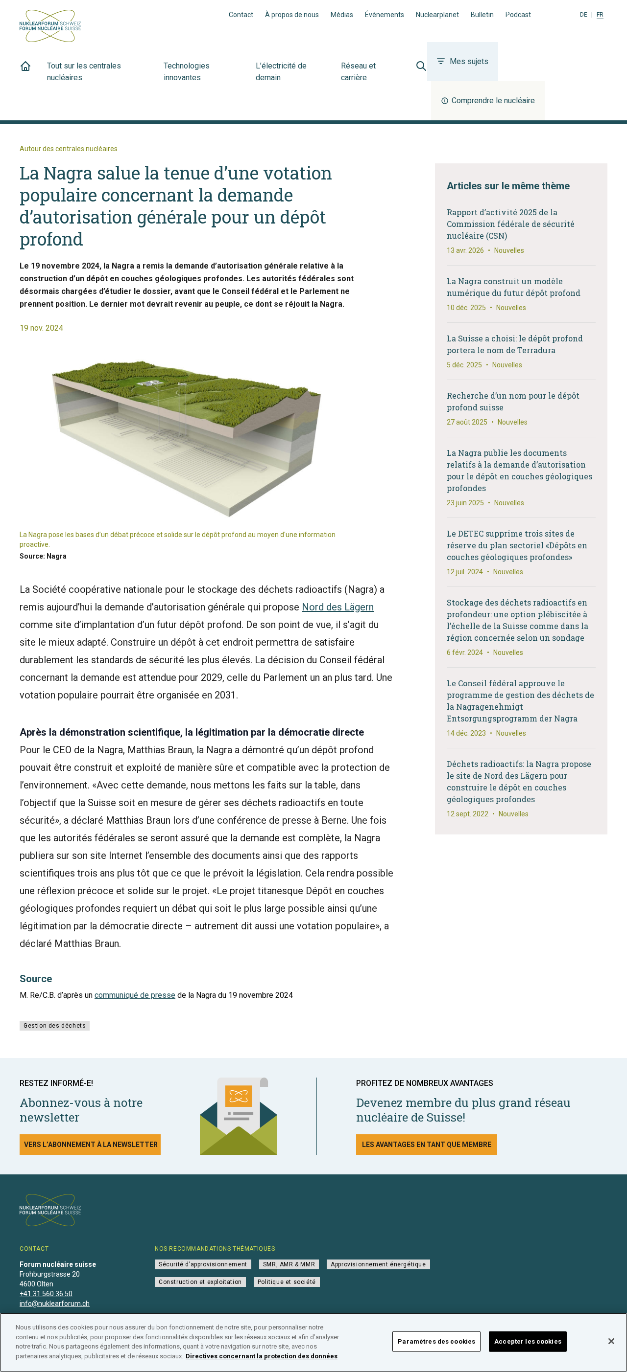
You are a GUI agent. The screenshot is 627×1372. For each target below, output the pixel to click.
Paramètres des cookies (436, 1341)
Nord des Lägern (338, 607)
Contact (241, 15)
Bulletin (482, 15)
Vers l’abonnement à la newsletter (91, 1144)
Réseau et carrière (358, 71)
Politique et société (287, 1282)
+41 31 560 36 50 (46, 1294)
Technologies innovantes (187, 71)
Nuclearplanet (437, 15)
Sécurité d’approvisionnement (203, 1264)
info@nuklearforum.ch (55, 1303)
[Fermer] (611, 1341)
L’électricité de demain (281, 71)
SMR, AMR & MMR (289, 1264)
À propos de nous (292, 15)
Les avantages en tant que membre (426, 1144)
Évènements (384, 15)
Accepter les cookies (527, 1341)
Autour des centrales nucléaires (69, 149)
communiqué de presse (135, 995)
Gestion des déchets (55, 1025)
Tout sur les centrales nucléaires (84, 71)
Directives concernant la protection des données (262, 1355)
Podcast (518, 15)
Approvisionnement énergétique (378, 1264)
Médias (342, 15)
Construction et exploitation (200, 1282)
